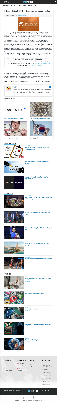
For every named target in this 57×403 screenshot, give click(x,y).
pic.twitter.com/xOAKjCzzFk (42, 63)
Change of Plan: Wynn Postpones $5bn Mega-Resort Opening (37, 244)
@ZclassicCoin (28, 58)
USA (11, 5)
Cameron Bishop (22, 15)
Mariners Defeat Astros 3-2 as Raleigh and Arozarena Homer (37, 213)
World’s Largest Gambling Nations (33, 340)
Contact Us (12, 390)
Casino (30, 5)
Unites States (21, 363)
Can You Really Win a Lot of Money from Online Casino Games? (38, 279)
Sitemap (9, 393)
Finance (24, 5)
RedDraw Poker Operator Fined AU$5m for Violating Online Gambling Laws (38, 148)
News (31, 364)
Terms (4, 393)
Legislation (6, 5)
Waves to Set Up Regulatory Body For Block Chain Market (13, 118)
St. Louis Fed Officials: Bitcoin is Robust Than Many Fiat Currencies (41, 118)
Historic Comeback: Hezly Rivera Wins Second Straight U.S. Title (38, 228)
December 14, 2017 (37, 65)
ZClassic (6, 32)
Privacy (18, 390)
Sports (19, 5)
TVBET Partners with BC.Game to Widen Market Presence (37, 162)
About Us (5, 390)
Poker (35, 5)
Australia (6, 157)
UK (15, 5)
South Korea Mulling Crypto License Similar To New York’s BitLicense (41, 137)
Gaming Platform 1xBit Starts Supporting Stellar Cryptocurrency (37, 178)
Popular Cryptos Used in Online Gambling (34, 293)
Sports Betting (9, 370)
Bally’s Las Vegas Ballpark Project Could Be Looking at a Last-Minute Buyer (38, 198)
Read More (27, 281)
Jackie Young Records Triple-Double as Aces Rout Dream (38, 258)
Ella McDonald (34, 145)
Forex (7, 367)
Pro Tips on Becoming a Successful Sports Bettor (36, 309)
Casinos (7, 365)
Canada (20, 367)
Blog (31, 366)
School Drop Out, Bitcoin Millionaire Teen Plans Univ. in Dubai (14, 137)
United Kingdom (21, 365)
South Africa (20, 368)
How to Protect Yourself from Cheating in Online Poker (38, 324)
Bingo (7, 363)
